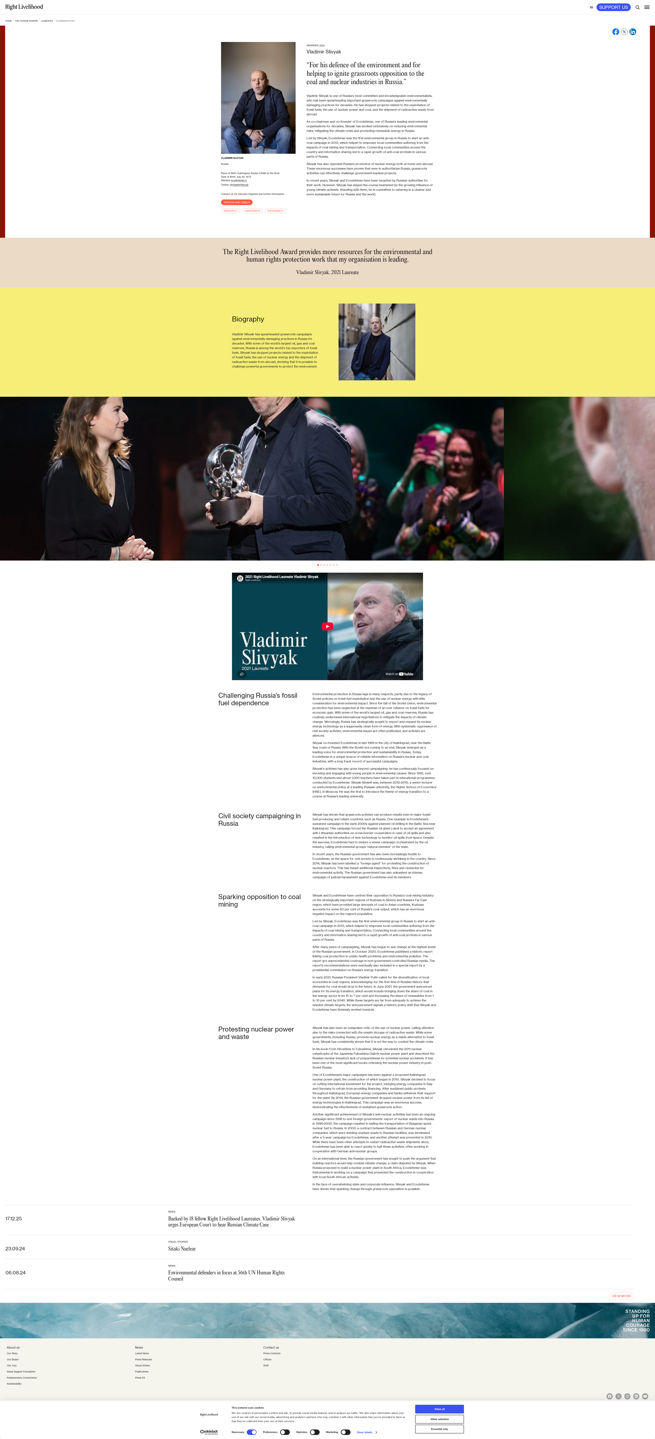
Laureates (47, 21)
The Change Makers (26, 21)
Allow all (439, 1409)
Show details (364, 1432)
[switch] (285, 1432)
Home (8, 21)
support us (613, 7)
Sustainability (275, 211)
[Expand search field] (637, 7)
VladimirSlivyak (240, 184)
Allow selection (440, 1419)
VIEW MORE (621, 1296)
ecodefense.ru (239, 180)
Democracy (230, 211)
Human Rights (252, 211)
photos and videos (237, 202)
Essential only (439, 1429)
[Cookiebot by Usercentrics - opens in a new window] (209, 1432)
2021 (322, 45)
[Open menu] (647, 7)
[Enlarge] (411, 308)
